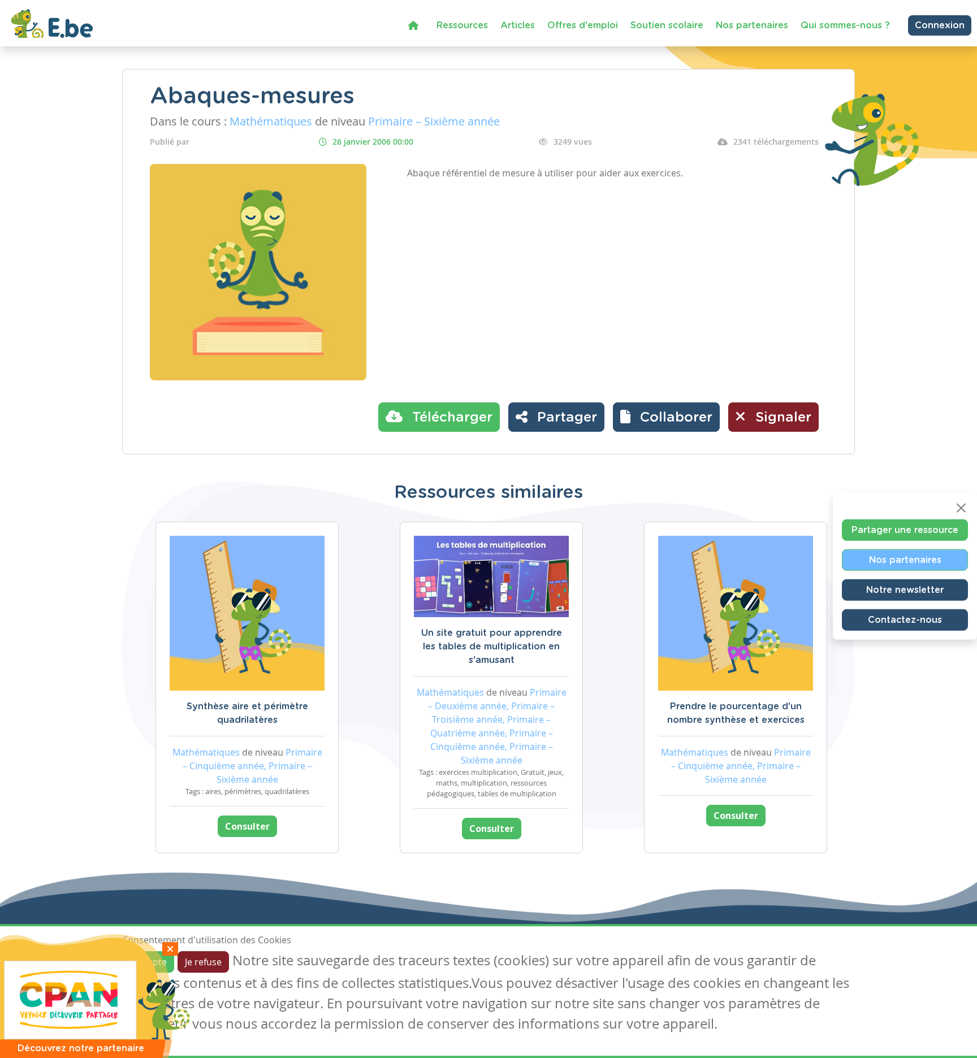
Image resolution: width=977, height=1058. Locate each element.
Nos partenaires (752, 25)
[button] (666, 417)
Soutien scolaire (666, 25)
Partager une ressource (904, 530)
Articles (517, 25)
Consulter (247, 826)
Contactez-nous (905, 620)
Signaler (781, 417)
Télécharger (450, 417)
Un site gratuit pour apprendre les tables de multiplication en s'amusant (491, 646)
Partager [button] (565, 417)
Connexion (940, 25)
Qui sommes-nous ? (845, 25)
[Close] (961, 508)
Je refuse (203, 962)
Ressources (462, 25)
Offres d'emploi (582, 25)
